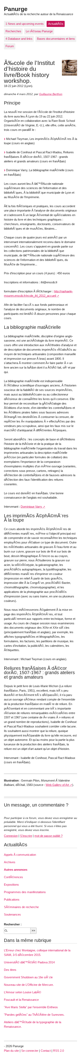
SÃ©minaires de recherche (21, 907)
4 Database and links (19, 38)
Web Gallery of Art (57, 784)
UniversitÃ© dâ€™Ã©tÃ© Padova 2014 (29, 962)
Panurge (16, 9)
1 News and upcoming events (25, 23)
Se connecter (29, 1050)
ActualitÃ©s (55, 23)
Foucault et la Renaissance (21, 999)
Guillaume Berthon (50, 94)
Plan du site (11, 1050)
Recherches (13, 31)
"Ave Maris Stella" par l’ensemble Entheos (31, 1007)
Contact (46, 1050)
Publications (11, 899)
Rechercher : (13, 924)
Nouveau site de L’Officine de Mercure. (29, 984)
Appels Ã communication (20, 854)
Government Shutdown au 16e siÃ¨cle (28, 977)
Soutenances (12, 914)
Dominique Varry (31, 506)
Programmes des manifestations (25, 892)
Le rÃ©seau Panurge (39, 31)
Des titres (10, 969)
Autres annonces (15, 869)
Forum (10, 46)
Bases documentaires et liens (56, 38)
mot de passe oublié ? (48, 835)
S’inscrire (26, 835)
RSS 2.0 (58, 1050)
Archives (9, 862)
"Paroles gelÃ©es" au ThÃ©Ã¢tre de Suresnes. (34, 1014)
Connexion (11, 835)
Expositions (11, 884)
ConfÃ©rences (13, 877)
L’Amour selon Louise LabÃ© (22, 992)
